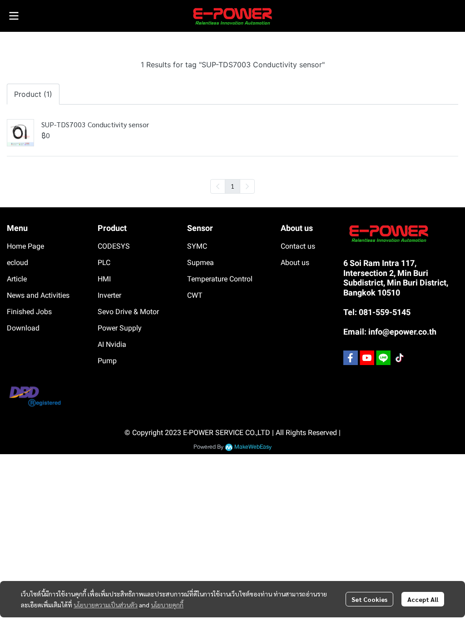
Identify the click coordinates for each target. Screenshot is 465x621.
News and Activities (38, 295)
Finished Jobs (29, 311)
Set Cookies (369, 599)
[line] (383, 358)
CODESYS (114, 246)
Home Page (25, 246)
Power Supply (120, 328)
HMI (104, 279)
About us (295, 262)
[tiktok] (399, 358)
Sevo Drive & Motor (128, 311)
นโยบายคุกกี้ (167, 605)
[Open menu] (14, 16)
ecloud (17, 262)
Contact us (298, 246)
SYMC (197, 246)
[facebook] (350, 358)
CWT (195, 295)
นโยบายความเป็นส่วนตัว (106, 605)
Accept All (422, 599)
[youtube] (367, 358)
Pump (107, 360)
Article (17, 279)
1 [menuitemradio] (232, 186)
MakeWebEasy (253, 447)
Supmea (200, 262)
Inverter (109, 295)
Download (23, 328)
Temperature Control (219, 279)
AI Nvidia (112, 344)
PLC (104, 262)
